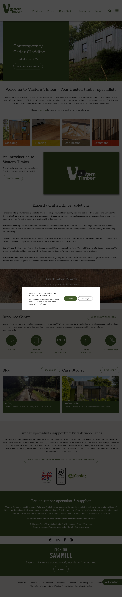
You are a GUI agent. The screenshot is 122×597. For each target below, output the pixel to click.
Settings (85, 298)
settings (42, 304)
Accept (70, 298)
